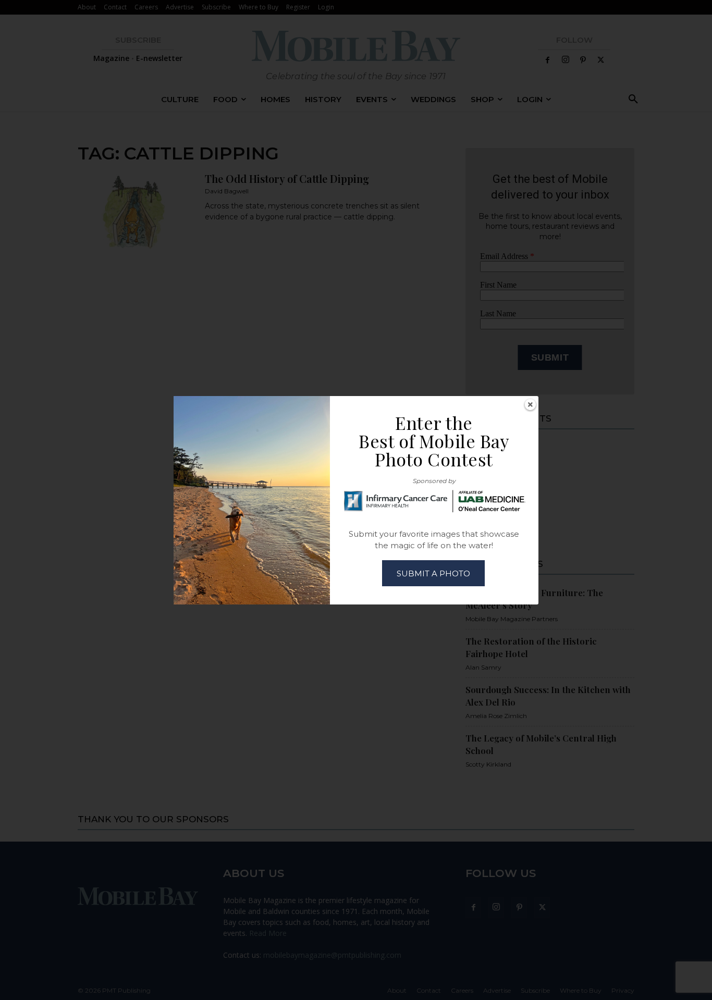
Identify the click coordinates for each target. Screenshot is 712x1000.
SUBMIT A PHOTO (433, 573)
